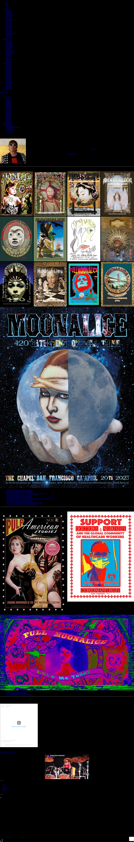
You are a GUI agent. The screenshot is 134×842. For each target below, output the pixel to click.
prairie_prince (16, 744)
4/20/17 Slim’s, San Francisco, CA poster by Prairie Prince (19, 497)
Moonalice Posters (4, 92)
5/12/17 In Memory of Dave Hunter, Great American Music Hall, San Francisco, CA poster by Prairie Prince (30, 498)
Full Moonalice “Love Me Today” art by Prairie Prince (18, 694)
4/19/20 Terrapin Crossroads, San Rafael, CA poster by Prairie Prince (22, 502)
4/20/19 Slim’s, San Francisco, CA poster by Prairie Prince (20, 501)
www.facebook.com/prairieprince (7, 752)
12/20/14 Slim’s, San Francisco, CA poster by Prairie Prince (19, 491)
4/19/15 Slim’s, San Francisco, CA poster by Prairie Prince (19, 492)
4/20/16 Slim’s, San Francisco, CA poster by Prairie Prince (19, 496)
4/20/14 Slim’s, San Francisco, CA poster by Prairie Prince (19, 489)
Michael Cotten (94, 149)
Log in (22, 837)
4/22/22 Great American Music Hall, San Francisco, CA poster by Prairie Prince (24, 503)
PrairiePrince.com (72, 153)
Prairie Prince (8, 744)
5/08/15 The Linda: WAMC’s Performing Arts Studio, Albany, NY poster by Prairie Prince (26, 493)
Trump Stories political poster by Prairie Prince (16, 692)
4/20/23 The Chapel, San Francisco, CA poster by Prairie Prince (21, 505)
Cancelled (40, 502)
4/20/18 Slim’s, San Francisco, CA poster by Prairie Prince (20, 499)
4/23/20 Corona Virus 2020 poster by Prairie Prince (16, 693)
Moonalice (8, 837)
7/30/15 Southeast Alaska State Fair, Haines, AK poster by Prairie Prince (22, 494)
